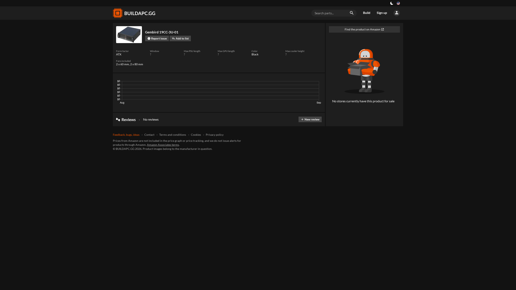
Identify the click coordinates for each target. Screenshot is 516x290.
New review (310, 119)
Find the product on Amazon (364, 29)
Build (366, 12)
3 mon (282, 82)
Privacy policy (215, 134)
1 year (306, 82)
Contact (149, 134)
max (317, 82)
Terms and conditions (172, 134)
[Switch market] (398, 3)
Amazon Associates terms (163, 144)
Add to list (180, 38)
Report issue (157, 38)
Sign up (382, 12)
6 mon (294, 82)
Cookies (196, 134)
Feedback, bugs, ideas (126, 134)
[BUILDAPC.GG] (134, 13)
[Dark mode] (391, 3)
